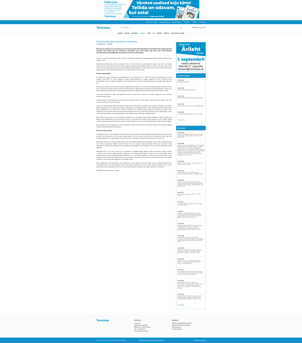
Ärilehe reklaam (176, 22)
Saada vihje (202, 22)
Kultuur (127, 33)
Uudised (120, 33)
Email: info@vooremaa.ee (141, 331)
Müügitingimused (177, 327)
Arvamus (142, 33)
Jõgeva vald (142, 340)
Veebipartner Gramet (200, 340)
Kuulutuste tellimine (151, 22)
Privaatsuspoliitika (177, 329)
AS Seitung (137, 323)
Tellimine (186, 22)
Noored (159, 33)
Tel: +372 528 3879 (139, 329)
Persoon (166, 33)
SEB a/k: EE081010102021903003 (181, 325)
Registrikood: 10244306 (141, 325)
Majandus (134, 33)
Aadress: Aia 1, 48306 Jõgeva (142, 327)
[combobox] (149, 27)
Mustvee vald (159, 340)
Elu (154, 33)
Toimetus (194, 22)
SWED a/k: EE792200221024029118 (182, 323)
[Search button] (180, 27)
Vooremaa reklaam (164, 22)
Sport (149, 33)
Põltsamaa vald (150, 340)
